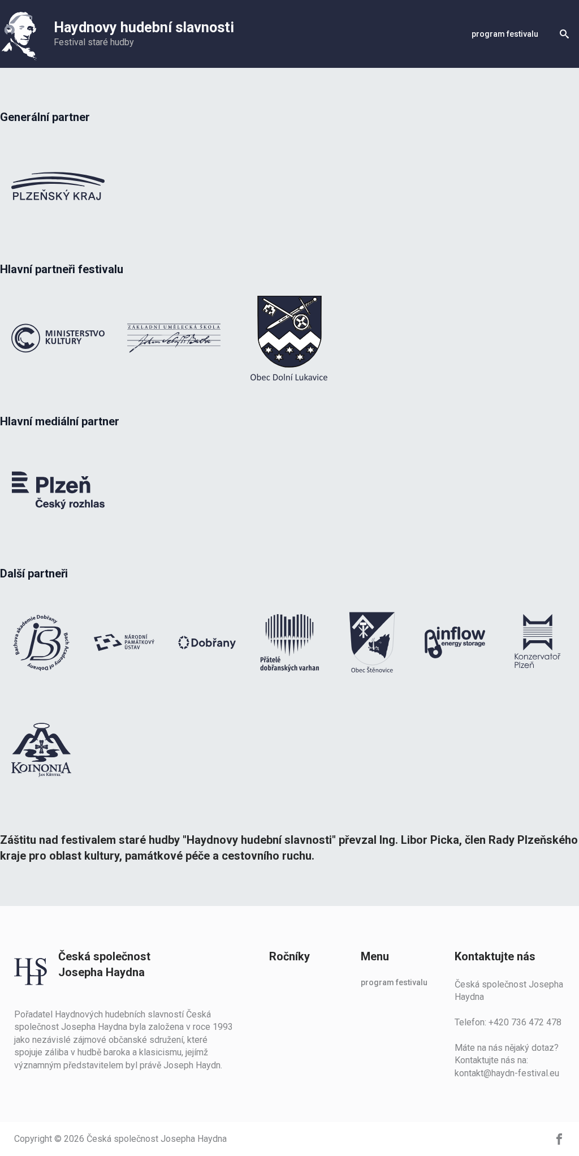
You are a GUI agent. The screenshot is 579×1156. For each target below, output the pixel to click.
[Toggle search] (564, 34)
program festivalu (505, 33)
